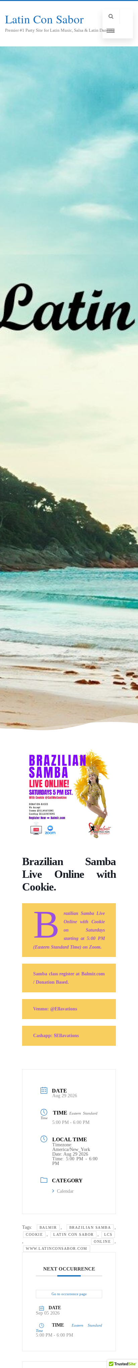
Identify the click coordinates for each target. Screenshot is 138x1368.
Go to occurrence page (69, 1294)
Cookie (34, 1234)
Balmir (48, 1227)
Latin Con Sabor (44, 19)
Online (102, 1241)
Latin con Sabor (73, 1234)
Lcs (108, 1234)
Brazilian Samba (90, 1227)
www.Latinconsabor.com (56, 1248)
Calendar (65, 1191)
